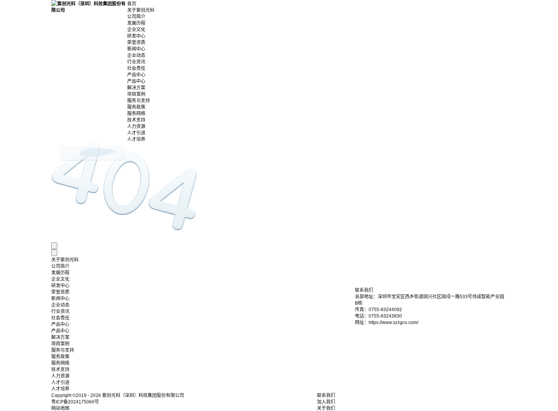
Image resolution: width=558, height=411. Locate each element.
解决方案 (136, 87)
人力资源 (136, 126)
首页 (131, 3)
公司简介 (136, 16)
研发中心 (136, 36)
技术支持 (136, 120)
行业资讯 (136, 62)
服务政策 (136, 107)
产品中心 (136, 74)
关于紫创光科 (140, 10)
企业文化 (136, 29)
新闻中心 (136, 49)
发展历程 (136, 23)
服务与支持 (138, 100)
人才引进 (136, 133)
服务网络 (136, 113)
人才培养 (136, 139)
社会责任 (136, 68)
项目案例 (136, 94)
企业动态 (136, 55)
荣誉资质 (136, 42)
